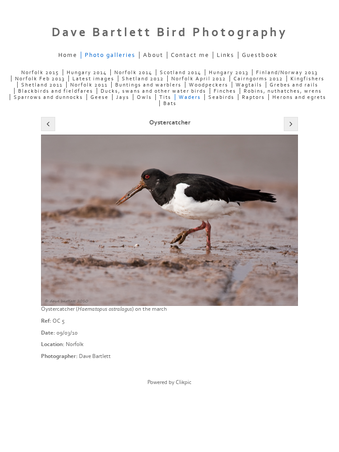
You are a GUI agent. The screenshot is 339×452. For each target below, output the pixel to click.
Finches (225, 91)
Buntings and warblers (148, 85)
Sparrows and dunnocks (48, 97)
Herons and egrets (299, 97)
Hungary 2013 (229, 72)
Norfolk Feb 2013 (40, 78)
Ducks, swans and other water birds (153, 91)
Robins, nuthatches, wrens (283, 91)
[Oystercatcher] (169, 220)
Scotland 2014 (180, 72)
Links (225, 55)
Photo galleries (110, 55)
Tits (165, 97)
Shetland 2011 (42, 85)
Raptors (253, 97)
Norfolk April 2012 (198, 78)
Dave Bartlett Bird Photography (169, 32)
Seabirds (221, 97)
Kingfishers (307, 78)
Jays (122, 97)
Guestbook (260, 55)
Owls (144, 97)
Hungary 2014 (87, 72)
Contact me (190, 55)
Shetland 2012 (143, 78)
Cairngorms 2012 (258, 78)
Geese (99, 97)
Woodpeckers (208, 85)
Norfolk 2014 (133, 72)
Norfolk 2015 (40, 72)
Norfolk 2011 (89, 85)
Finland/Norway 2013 (287, 72)
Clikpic (184, 382)
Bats (170, 103)
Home (67, 55)
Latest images (93, 78)
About (153, 55)
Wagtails (249, 85)
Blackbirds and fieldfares (55, 91)
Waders (190, 97)
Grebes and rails (294, 85)
